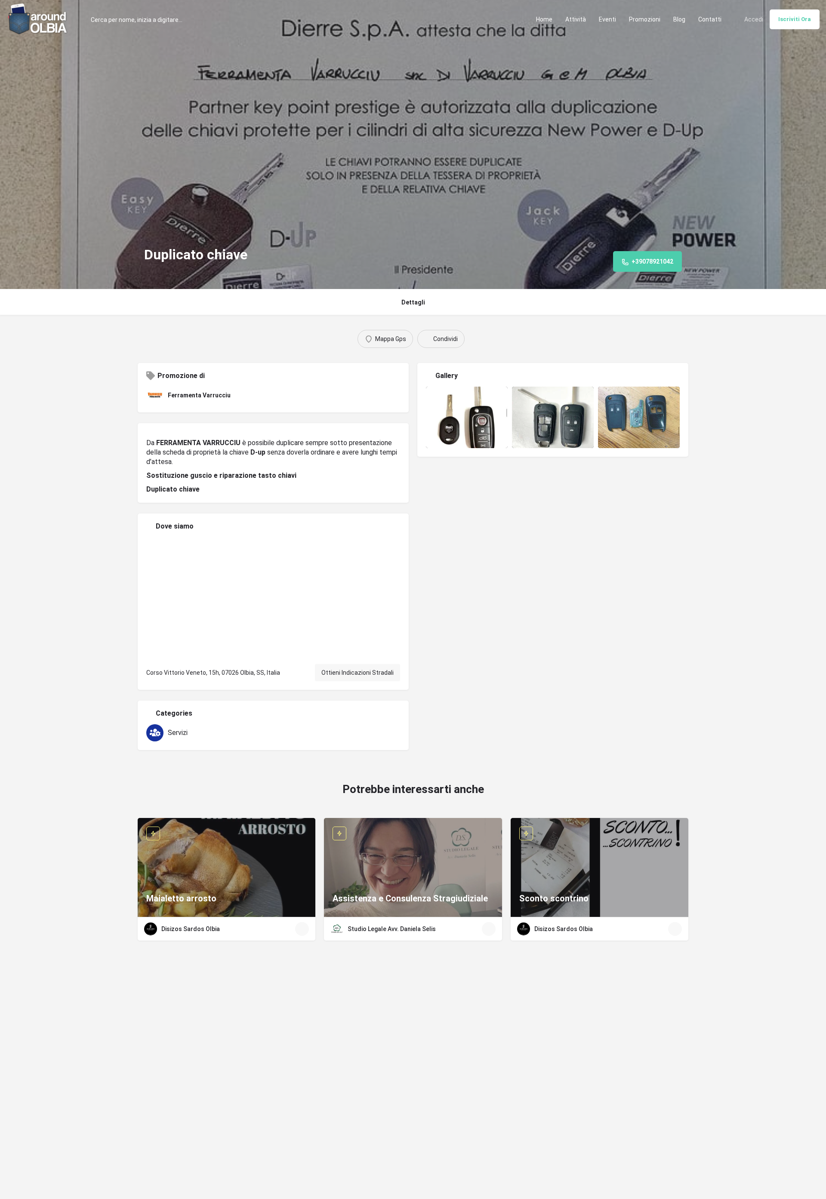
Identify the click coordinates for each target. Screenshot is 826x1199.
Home (544, 19)
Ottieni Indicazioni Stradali (357, 672)
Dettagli (413, 302)
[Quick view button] (302, 929)
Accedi (753, 19)
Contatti (709, 19)
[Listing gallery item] (467, 417)
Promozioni (644, 19)
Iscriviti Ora (794, 19)
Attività (575, 19)
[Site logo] (38, 18)
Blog (679, 19)
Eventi (607, 19)
